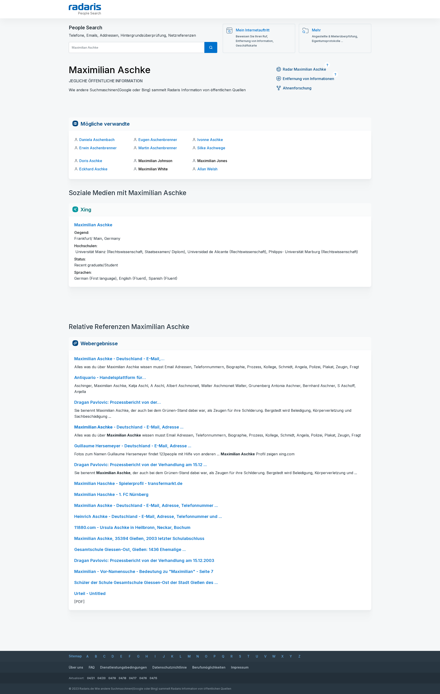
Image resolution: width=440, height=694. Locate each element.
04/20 (101, 678)
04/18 (122, 678)
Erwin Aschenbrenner (98, 148)
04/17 (133, 678)
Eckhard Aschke (93, 169)
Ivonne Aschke (210, 139)
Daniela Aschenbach (97, 139)
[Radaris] (85, 6)
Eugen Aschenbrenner (157, 139)
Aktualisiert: (76, 678)
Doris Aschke (90, 160)
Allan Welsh (207, 169)
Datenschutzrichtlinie (169, 667)
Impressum (239, 667)
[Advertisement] (220, 107)
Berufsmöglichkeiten (209, 667)
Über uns (76, 667)
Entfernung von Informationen (308, 78)
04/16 (143, 678)
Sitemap (75, 656)
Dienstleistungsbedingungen (123, 667)
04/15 (153, 678)
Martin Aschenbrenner (157, 148)
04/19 (112, 678)
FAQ (92, 667)
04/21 (91, 678)
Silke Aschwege (211, 148)
